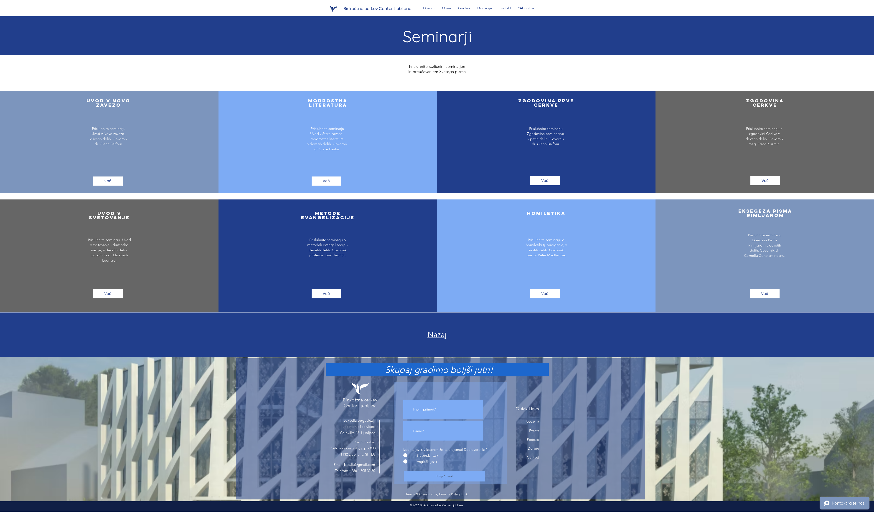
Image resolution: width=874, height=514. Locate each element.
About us (532, 422)
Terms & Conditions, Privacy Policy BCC (437, 494)
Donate (533, 448)
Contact (533, 457)
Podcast (533, 439)
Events (534, 430)
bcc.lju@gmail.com (359, 464)
